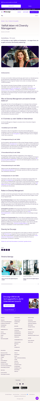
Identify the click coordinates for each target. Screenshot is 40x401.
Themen (36, 15)
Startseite (3, 21)
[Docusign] (7, 12)
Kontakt (19, 12)
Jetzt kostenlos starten (9, 305)
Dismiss (30, 6)
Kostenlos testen (34, 12)
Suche (15, 9)
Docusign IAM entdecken (9, 309)
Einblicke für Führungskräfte (13, 21)
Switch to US (11, 6)
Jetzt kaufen (25, 12)
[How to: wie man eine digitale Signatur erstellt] (12, 267)
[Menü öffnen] (1, 12)
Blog (7, 21)
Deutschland (18, 380)
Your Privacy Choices (23, 394)
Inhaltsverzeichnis (5, 73)
